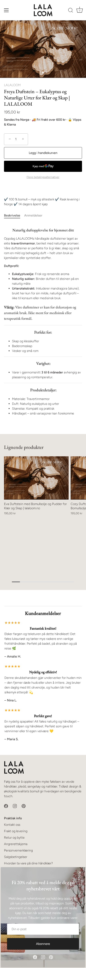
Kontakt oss (12, 825)
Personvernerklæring (18, 850)
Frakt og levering (15, 831)
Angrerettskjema (15, 844)
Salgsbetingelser (15, 857)
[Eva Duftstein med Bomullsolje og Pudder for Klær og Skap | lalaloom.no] (36, 478)
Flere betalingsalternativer (43, 177)
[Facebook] (35, 957)
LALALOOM (12, 85)
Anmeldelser (33, 215)
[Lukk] (80, 872)
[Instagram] (43, 957)
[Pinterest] (51, 957)
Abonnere (43, 944)
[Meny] (6, 10)
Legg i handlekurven (43, 153)
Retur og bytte (14, 837)
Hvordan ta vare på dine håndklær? (28, 863)
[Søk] (70, 10)
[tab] (14, 215)
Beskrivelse (12, 215)
